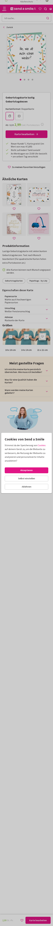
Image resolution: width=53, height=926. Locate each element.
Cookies (42, 445)
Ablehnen (26, 486)
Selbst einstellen (26, 478)
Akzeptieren (26, 470)
